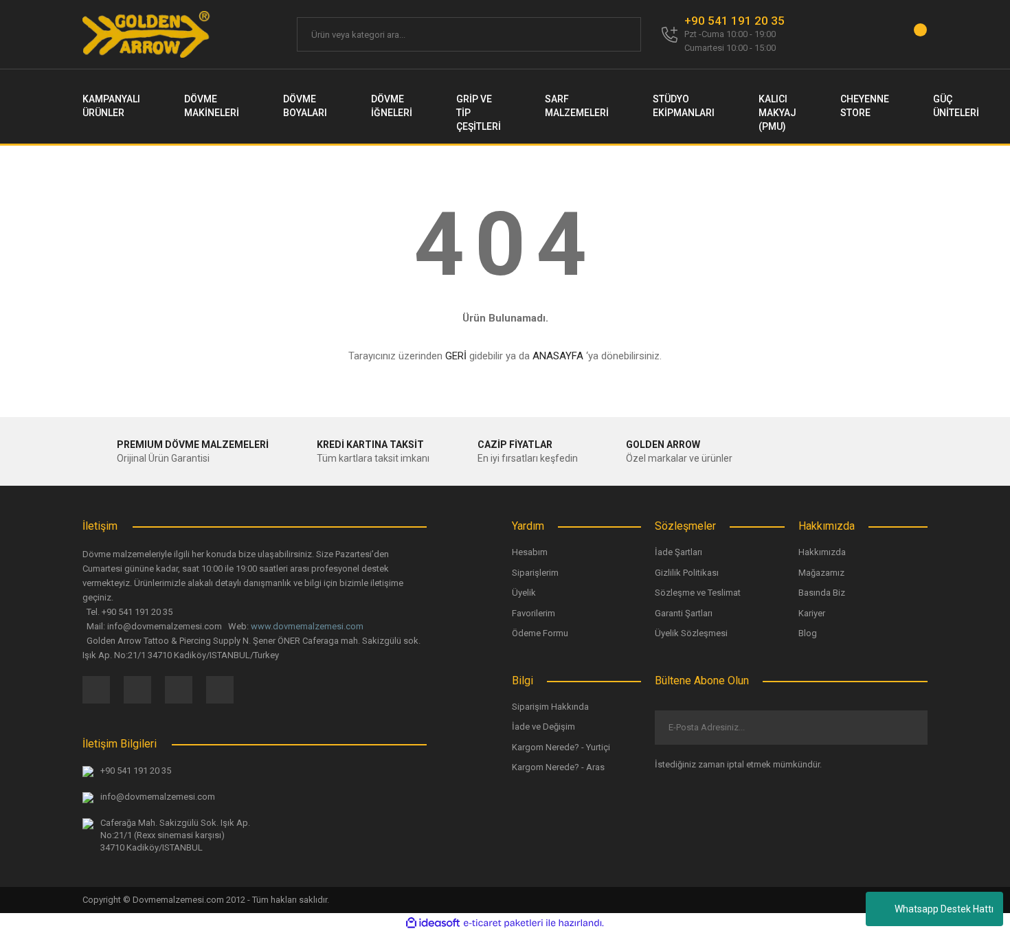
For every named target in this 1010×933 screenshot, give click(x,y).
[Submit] (906, 727)
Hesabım (530, 552)
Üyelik (524, 592)
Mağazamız (821, 572)
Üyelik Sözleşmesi (691, 633)
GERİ (456, 356)
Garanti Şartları (683, 613)
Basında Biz (821, 592)
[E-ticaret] (503, 923)
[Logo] (147, 34)
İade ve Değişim (543, 726)
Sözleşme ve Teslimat (698, 592)
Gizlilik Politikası (687, 572)
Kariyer (811, 613)
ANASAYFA (557, 356)
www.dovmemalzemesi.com (307, 626)
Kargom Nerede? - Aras (558, 767)
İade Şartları (678, 552)
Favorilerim (533, 613)
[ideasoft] (432, 923)
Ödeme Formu (540, 633)
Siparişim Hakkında (550, 706)
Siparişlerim (535, 572)
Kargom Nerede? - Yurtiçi (561, 747)
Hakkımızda (822, 552)
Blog (807, 633)
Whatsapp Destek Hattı (944, 908)
